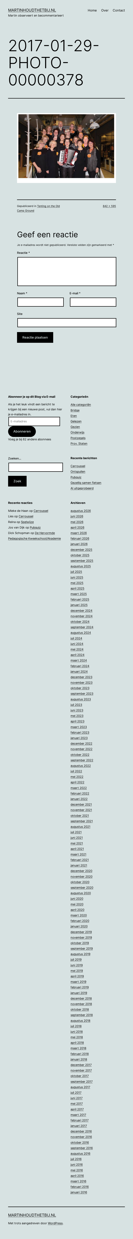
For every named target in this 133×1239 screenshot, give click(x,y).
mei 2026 (77, 522)
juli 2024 (76, 638)
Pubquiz (76, 477)
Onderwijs (77, 432)
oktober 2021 (80, 815)
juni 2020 (77, 898)
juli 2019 (76, 959)
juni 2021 (77, 837)
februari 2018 (80, 1054)
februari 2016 (80, 1186)
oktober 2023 (80, 688)
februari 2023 (80, 732)
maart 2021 (78, 854)
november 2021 (81, 810)
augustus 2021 (80, 826)
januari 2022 (79, 799)
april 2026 (77, 527)
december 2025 (81, 549)
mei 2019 (77, 970)
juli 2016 (76, 1159)
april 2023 (77, 721)
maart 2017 (78, 1114)
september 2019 (82, 948)
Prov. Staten (79, 443)
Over (105, 10)
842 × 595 (109, 206)
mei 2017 (77, 1103)
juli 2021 (76, 832)
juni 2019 (77, 965)
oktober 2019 (80, 943)
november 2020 (81, 876)
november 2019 (81, 937)
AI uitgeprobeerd (82, 488)
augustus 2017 (80, 1087)
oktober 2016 (80, 1142)
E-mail (75, 293)
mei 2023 (77, 715)
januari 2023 (79, 738)
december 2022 (81, 743)
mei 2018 (77, 1037)
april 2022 (77, 782)
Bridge (75, 410)
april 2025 (77, 588)
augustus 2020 (81, 893)
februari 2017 (80, 1120)
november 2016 (81, 1137)
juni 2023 (77, 710)
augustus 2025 (81, 566)
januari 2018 (79, 1059)
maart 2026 (79, 533)
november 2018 (81, 1004)
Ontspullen (78, 471)
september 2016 (82, 1148)
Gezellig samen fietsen (86, 482)
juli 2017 (76, 1092)
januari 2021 (79, 865)
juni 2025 (77, 577)
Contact (119, 10)
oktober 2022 (80, 754)
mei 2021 (77, 843)
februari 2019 (80, 987)
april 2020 (77, 909)
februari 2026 (80, 538)
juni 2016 (77, 1164)
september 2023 (82, 693)
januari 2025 (79, 605)
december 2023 (81, 677)
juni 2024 (77, 644)
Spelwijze (27, 522)
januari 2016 (79, 1192)
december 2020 (81, 871)
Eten (74, 415)
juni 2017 (77, 1098)
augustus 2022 (81, 765)
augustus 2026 (81, 510)
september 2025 (82, 560)
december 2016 (81, 1131)
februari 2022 (80, 793)
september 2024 (82, 627)
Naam (22, 293)
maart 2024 (79, 660)
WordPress (55, 1223)
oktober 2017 (80, 1076)
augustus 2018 (80, 1020)
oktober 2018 (80, 1009)
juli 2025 (76, 571)
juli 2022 (76, 771)
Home (92, 10)
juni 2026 (77, 516)
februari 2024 (80, 666)
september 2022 (82, 760)
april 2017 (77, 1109)
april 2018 (77, 1042)
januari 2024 (79, 671)
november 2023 (81, 682)
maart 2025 (79, 594)
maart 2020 (79, 915)
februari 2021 (80, 860)
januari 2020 (79, 926)
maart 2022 (79, 788)
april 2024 (78, 655)
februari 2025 (80, 599)
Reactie (23, 252)
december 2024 (81, 610)
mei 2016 (77, 1170)
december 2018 (81, 998)
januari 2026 (79, 544)
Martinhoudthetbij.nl (32, 10)
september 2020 (82, 887)
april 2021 (77, 849)
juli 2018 (76, 1026)
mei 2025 (77, 583)
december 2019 (81, 932)
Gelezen (76, 421)
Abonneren (22, 431)
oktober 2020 (80, 882)
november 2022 (81, 749)
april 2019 (77, 976)
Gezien (75, 427)
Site (20, 314)
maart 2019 (78, 981)
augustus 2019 (80, 954)
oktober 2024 (80, 621)
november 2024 (82, 616)
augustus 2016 (80, 1153)
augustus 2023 (81, 699)
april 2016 (77, 1175)
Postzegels (78, 438)
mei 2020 (77, 904)
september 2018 (82, 1015)
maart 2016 (78, 1181)
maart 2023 (79, 727)
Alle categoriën (81, 404)
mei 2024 (77, 649)
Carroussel (78, 466)
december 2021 (81, 804)
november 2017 (81, 1070)
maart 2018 (78, 1048)
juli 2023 (76, 704)
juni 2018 (77, 1031)
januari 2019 (79, 993)
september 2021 (82, 821)
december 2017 (81, 1065)
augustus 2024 (81, 632)
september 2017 (82, 1081)
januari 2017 (79, 1125)
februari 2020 (80, 920)
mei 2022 (77, 776)
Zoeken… (14, 458)
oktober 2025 (80, 555)
